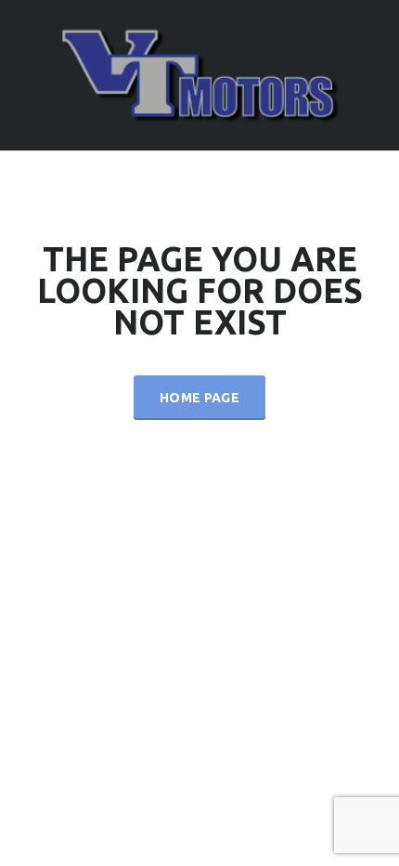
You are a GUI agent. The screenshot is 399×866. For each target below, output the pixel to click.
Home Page (199, 397)
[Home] (199, 74)
